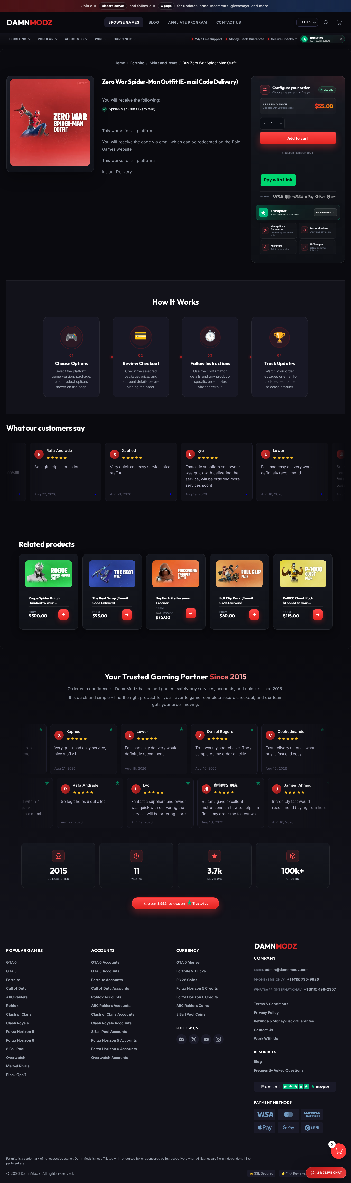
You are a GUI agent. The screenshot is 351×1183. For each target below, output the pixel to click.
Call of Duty (16, 988)
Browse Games (123, 22)
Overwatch (15, 1057)
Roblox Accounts (106, 997)
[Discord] (181, 1039)
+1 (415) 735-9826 (303, 979)
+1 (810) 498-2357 (320, 989)
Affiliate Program (187, 22)
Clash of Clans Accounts (112, 1014)
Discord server (113, 6)
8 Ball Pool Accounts (109, 1031)
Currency (123, 39)
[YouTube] (206, 1039)
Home (120, 63)
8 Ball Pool (15, 1048)
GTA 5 (11, 971)
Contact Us (228, 22)
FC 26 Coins (186, 980)
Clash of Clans (19, 1014)
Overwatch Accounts (109, 1057)
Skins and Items (163, 63)
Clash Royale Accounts (111, 1023)
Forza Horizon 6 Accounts (114, 1048)
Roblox (12, 1005)
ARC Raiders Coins (192, 1005)
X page (166, 6)
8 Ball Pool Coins (191, 1014)
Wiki (98, 39)
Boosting (17, 39)
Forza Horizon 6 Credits (197, 997)
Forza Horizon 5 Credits (197, 988)
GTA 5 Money (188, 962)
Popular (45, 39)
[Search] (325, 22)
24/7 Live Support (208, 39)
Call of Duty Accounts (110, 988)
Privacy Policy (266, 1012)
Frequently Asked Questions (279, 1070)
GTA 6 (11, 962)
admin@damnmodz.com (287, 969)
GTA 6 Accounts (105, 962)
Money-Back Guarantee (246, 39)
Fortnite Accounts (107, 980)
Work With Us (266, 1038)
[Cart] (339, 22)
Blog (154, 22)
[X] (194, 1039)
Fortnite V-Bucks (191, 971)
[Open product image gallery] (50, 122)
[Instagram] (218, 1039)
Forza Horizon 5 (20, 1031)
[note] (278, 231)
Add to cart (298, 138)
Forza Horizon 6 (20, 1040)
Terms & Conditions (271, 1004)
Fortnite (137, 63)
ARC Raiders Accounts (111, 1005)
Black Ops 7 (16, 1074)
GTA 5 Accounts (105, 971)
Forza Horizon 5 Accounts (114, 1040)
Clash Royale (17, 1023)
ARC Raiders (17, 997)
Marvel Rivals (18, 1066)
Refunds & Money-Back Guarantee (284, 1021)
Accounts (74, 39)
